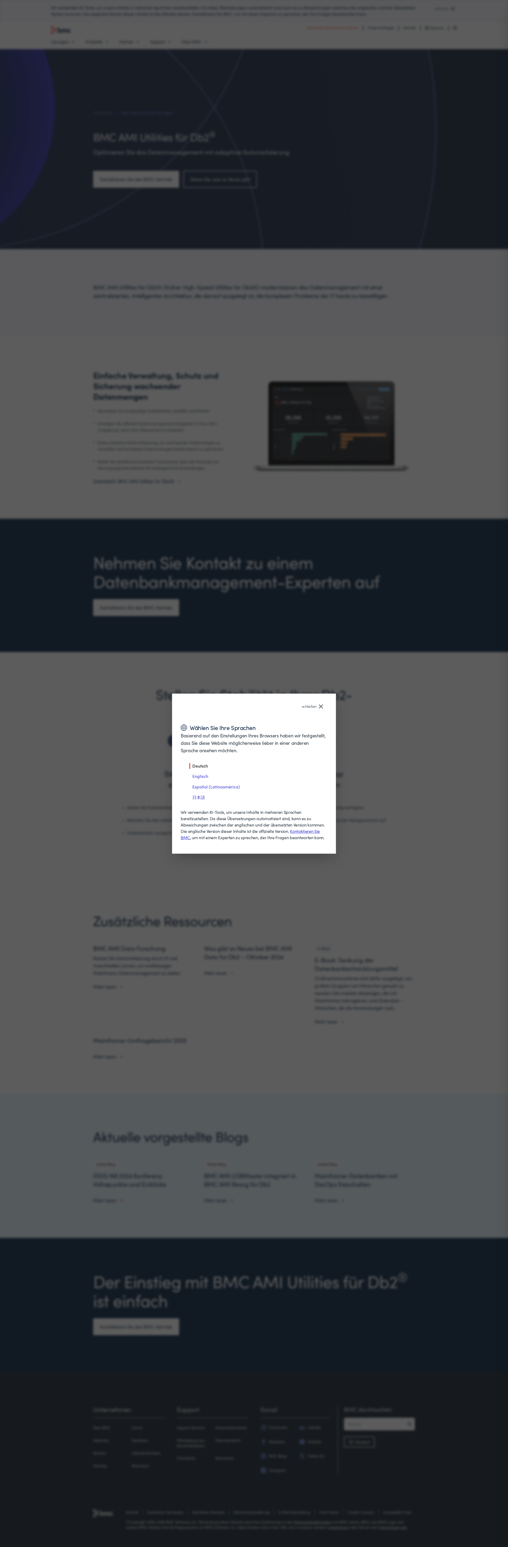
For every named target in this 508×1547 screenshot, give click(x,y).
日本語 (198, 797)
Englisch (200, 776)
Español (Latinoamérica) (216, 786)
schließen (309, 706)
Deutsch (200, 766)
